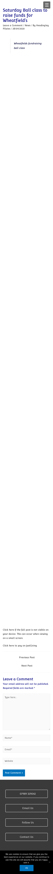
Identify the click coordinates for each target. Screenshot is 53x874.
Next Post (26, 665)
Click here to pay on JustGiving (20, 645)
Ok (26, 868)
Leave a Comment (12, 25)
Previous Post (27, 657)
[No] (49, 862)
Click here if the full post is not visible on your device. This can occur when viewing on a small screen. (25, 633)
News (27, 25)
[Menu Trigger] (46, 5)
